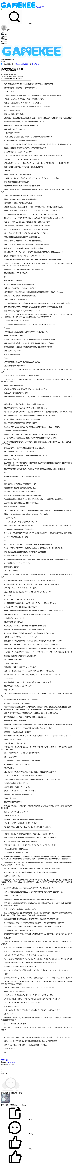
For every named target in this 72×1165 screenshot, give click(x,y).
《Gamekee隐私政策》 (22, 64)
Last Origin (11, 1062)
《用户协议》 (35, 64)
